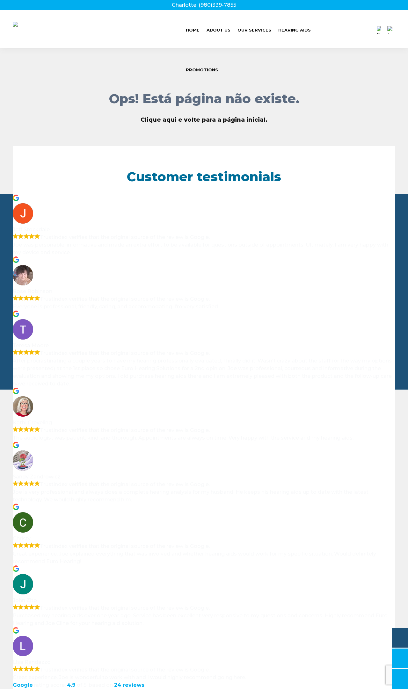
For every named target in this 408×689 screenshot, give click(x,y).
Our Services (254, 29)
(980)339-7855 (217, 5)
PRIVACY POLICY (204, 287)
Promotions (202, 69)
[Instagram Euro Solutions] (391, 30)
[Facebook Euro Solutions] (379, 30)
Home (193, 29)
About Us (218, 29)
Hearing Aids (294, 29)
